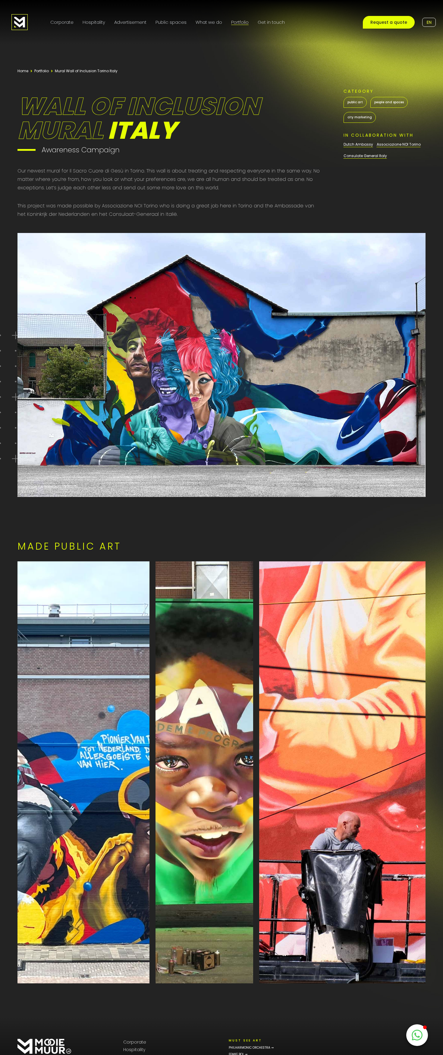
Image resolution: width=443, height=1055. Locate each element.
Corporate (62, 22)
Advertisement (130, 22)
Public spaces (171, 22)
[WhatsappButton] (417, 1035)
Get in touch (271, 22)
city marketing (359, 117)
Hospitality (94, 22)
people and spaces (389, 102)
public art (355, 102)
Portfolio (240, 22)
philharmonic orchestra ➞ (251, 1047)
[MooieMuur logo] (44, 1046)
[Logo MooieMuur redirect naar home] (19, 22)
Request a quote (388, 22)
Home (22, 70)
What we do (209, 22)
